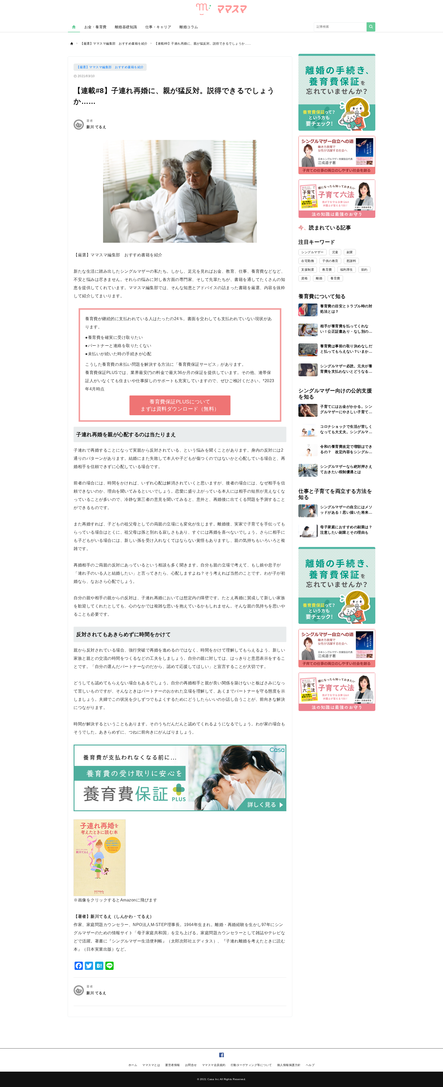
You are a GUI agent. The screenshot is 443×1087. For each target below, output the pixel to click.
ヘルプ (310, 1064)
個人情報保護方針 (289, 1064)
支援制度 (307, 269)
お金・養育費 (95, 27)
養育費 (335, 278)
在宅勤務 (307, 261)
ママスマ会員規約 (214, 1064)
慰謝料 (351, 261)
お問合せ (191, 1064)
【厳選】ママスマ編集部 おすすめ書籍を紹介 (110, 67)
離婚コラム (188, 27)
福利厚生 (346, 269)
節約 (364, 269)
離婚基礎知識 (126, 27)
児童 (335, 252)
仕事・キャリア (158, 27)
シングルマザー (312, 252)
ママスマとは (151, 1064)
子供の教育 (330, 261)
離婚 (319, 278)
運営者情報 (172, 1064)
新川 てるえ (96, 127)
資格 (304, 278)
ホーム (132, 1064)
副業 (350, 252)
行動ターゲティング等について (251, 1064)
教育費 (327, 269)
